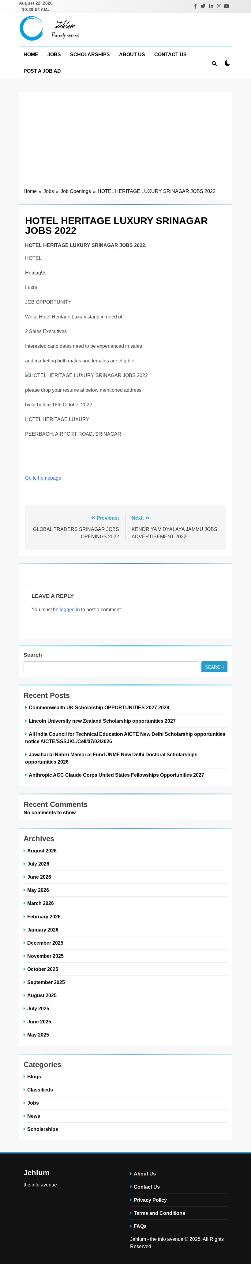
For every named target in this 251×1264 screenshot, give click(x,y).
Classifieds (40, 1089)
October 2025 (42, 969)
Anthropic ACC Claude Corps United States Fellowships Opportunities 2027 (116, 775)
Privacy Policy (150, 1200)
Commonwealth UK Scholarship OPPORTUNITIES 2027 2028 (99, 707)
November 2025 (45, 956)
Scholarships (90, 54)
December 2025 (45, 943)
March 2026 (40, 903)
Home (31, 54)
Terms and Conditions (159, 1213)
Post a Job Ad (42, 71)
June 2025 (39, 1021)
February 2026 (44, 916)
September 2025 (46, 982)
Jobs (54, 54)
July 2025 (38, 1008)
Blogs (34, 1076)
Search (33, 655)
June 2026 (39, 877)
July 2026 (38, 863)
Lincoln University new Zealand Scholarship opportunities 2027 (102, 721)
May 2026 (38, 890)
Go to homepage (43, 478)
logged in (70, 609)
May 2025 (38, 1034)
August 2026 (42, 850)
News (33, 1116)
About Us (132, 54)
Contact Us (170, 54)
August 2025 (42, 995)
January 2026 (42, 929)
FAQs (140, 1226)
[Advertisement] (125, 142)
